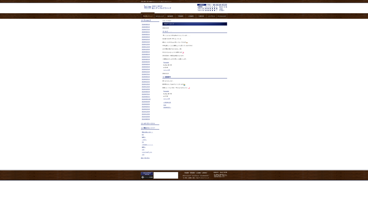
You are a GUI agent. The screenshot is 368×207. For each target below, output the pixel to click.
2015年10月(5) (146, 49)
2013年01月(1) (146, 82)
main (164, 105)
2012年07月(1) (146, 94)
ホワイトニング (187, 175)
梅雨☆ (144, 147)
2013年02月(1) (146, 79)
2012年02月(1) (146, 106)
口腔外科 (204, 172)
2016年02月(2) (146, 39)
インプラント (195, 175)
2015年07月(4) (146, 57)
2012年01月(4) (146, 109)
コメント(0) (166, 70)
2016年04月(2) (146, 37)
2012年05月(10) (146, 99)
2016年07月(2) (146, 29)
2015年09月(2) (146, 52)
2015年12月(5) (146, 44)
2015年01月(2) (146, 72)
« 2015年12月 (167, 102)
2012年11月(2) (146, 86)
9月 (143, 134)
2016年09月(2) (146, 24)
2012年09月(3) (146, 91)
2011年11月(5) (146, 114)
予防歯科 (186, 172)
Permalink (166, 62)
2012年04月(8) (146, 101)
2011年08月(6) (146, 119)
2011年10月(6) (146, 116)
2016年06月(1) (146, 32)
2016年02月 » (167, 107)
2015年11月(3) (146, 47)
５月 (143, 149)
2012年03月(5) (146, 104)
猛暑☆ (144, 137)
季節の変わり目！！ (147, 132)
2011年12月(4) (146, 111)
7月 (143, 142)
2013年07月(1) (146, 74)
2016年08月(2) (146, 27)
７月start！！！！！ (147, 144)
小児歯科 (198, 172)
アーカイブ (147, 20)
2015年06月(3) (146, 59)
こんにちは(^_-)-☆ (147, 152)
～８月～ (144, 139)
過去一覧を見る (145, 158)
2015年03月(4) (146, 67)
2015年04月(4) (146, 64)
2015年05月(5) (146, 62)
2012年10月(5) (146, 89)
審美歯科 (192, 172)
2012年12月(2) (146, 84)
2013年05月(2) (146, 77)
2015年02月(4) (146, 69)
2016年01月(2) (146, 42)
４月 (143, 154)
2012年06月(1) (146, 96)
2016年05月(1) (146, 34)
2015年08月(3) (146, 54)
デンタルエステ (204, 175)
